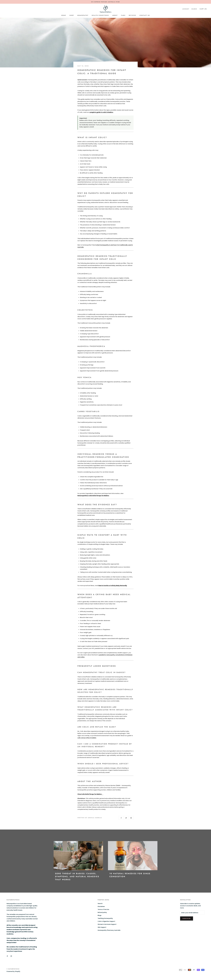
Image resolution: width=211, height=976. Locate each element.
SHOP (71, 15)
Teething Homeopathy (105, 918)
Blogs (99, 915)
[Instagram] (11, 956)
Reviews (132, 15)
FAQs (123, 15)
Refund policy (102, 912)
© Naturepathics (13, 969)
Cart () (203, 9)
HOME (63, 15)
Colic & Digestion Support (106, 921)
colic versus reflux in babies (86, 738)
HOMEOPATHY (82, 15)
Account (185, 9)
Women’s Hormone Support (107, 924)
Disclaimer (101, 906)
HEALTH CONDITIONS (100, 15)
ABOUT (115, 15)
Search (194, 9)
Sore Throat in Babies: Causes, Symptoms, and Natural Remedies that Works (77, 876)
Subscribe (186, 918)
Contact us (145, 15)
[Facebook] (7, 956)
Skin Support (102, 927)
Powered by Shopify (13, 971)
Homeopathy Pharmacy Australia (109, 930)
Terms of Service (103, 909)
